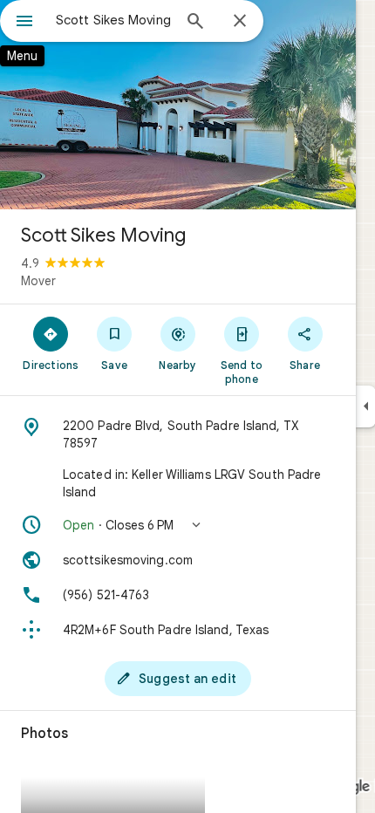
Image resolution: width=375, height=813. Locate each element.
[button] (178, 525)
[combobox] (113, 20)
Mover (38, 281)
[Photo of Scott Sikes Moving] (178, 104)
